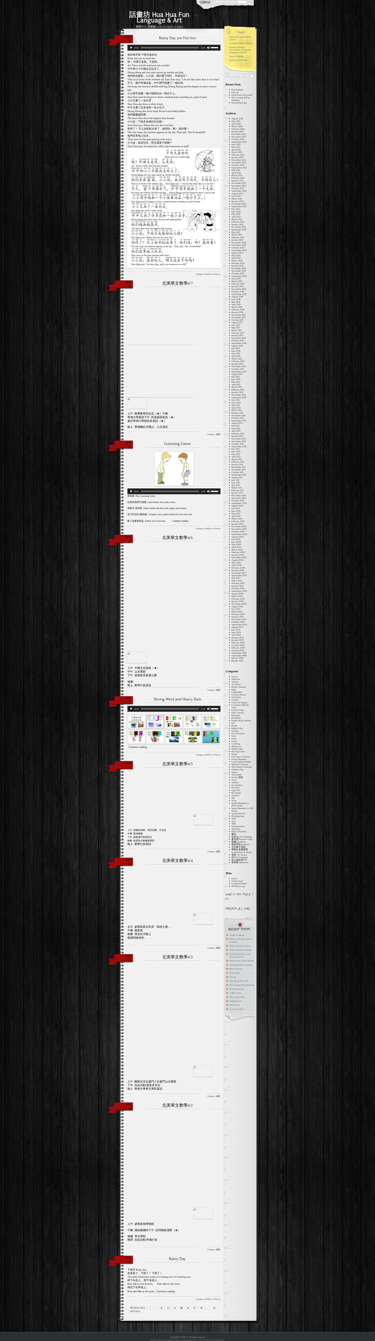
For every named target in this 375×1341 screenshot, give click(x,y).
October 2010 (237, 500)
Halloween (236, 746)
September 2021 (238, 229)
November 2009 (239, 529)
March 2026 (236, 126)
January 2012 (237, 464)
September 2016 (239, 343)
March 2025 (236, 152)
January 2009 (237, 555)
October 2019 (237, 273)
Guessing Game (177, 443)
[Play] (131, 47)
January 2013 (237, 436)
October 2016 (237, 340)
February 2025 (237, 154)
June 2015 (235, 379)
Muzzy (234, 772)
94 (175, 1308)
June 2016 (236, 351)
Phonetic (235, 787)
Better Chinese (238, 687)
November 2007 (238, 573)
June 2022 (236, 211)
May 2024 (235, 170)
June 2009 (236, 542)
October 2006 (238, 588)
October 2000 (238, 645)
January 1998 (237, 658)
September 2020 (239, 250)
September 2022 (239, 206)
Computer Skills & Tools (240, 706)
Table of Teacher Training (240, 950)
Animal (234, 681)
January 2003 (237, 640)
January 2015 (237, 392)
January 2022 (237, 224)
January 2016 (237, 364)
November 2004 (238, 619)
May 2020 (236, 255)
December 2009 (239, 526)
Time (233, 818)
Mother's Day (237, 769)
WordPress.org (238, 886)
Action (234, 676)
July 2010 (235, 508)
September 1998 (239, 655)
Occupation (236, 785)
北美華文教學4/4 (177, 860)
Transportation (238, 826)
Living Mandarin (239, 759)
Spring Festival (238, 813)
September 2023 (239, 191)
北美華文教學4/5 (177, 764)
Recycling (236, 792)
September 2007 (239, 575)
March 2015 (236, 387)
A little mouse (235, 993)
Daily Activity (237, 712)
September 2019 (239, 276)
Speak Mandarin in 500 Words (242, 809)
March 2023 (236, 198)
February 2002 (238, 642)
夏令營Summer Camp (241, 839)
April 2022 (236, 216)
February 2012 (237, 462)
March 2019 (236, 281)
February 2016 (237, 361)
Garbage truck (235, 1001)
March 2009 (237, 549)
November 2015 (238, 366)
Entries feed (237, 881)
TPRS (233, 823)
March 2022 (236, 219)
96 (188, 1308)
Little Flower (234, 1005)
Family (234, 725)
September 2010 (239, 503)
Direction (235, 715)
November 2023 (238, 185)
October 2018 (237, 291)
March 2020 (237, 260)
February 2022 (237, 222)
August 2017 (237, 322)
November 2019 (238, 271)
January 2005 (237, 616)
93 (168, 1308)
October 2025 (237, 139)
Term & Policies (236, 56)
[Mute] (208, 47)
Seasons (235, 795)
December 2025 (238, 134)
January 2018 (237, 312)
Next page (135, 1311)
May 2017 (235, 327)
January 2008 (237, 570)
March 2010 (236, 518)
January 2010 (237, 524)
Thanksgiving (237, 816)
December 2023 (238, 183)
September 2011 (238, 474)
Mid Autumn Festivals (241, 767)
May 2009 (236, 544)
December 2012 (238, 438)
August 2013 (237, 423)
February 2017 (237, 333)
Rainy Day (177, 1258)
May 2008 (236, 562)
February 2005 (238, 614)
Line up (234, 92)
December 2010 (238, 495)
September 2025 (239, 142)
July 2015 (235, 376)
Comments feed (239, 883)
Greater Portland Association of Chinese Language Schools (240, 50)
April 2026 (236, 124)
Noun (234, 779)
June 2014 (235, 402)
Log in (234, 878)
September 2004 (239, 624)
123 (214, 1308)
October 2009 (238, 531)
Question (235, 790)
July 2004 (235, 629)
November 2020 (238, 245)
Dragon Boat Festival (241, 720)
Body (233, 689)
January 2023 (237, 201)
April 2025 (236, 149)
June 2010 (236, 511)
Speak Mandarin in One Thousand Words (239, 955)
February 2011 (237, 490)
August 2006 (237, 593)
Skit (233, 798)
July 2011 (235, 480)
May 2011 (235, 485)
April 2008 (236, 565)
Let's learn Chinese (240, 756)
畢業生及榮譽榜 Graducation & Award (241, 850)
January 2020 (237, 265)
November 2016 (238, 338)
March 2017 (236, 330)
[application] (173, 48)
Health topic (237, 749)
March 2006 (237, 596)
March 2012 (236, 459)
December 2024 (238, 160)
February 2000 (238, 647)
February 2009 (238, 552)
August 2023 (237, 193)
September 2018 (239, 294)
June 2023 (236, 196)
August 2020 (237, 252)
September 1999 (239, 653)
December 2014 (238, 394)
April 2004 (236, 635)
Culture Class (237, 710)
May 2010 (235, 513)
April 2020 (236, 258)
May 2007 (236, 578)
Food (233, 736)
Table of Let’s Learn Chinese (241, 961)
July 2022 (235, 209)
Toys (233, 821)
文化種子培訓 (238, 847)
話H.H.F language (239, 857)
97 (195, 1308)
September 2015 (238, 371)
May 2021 (235, 232)
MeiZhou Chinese (212, 274)
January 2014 (237, 413)
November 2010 (238, 498)
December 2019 (238, 268)
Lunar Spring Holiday (241, 761)
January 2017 (237, 335)
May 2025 (235, 147)
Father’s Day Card (236, 997)
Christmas (236, 697)
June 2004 (236, 632)
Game (234, 741)
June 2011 (235, 482)
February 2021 (237, 237)
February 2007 (238, 583)
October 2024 (237, 165)
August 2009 (237, 537)
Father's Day (237, 728)
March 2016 (236, 358)
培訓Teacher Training (241, 836)
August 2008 (237, 560)
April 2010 (236, 516)
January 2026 (237, 131)
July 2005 (235, 609)
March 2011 (236, 487)
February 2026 (238, 129)
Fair (233, 723)
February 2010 (237, 521)
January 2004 (237, 637)
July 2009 (235, 539)
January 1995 (237, 660)
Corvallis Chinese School (241, 43)
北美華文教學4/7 (177, 283)
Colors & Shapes (239, 702)
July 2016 (235, 348)
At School (236, 684)
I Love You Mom (236, 1009)
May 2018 (235, 302)
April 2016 (236, 356)
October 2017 (237, 320)
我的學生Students (240, 844)
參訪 (218, 434)
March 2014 (236, 410)
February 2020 (238, 263)
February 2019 (237, 283)
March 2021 (236, 234)
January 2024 (237, 180)
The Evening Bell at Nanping (240, 99)
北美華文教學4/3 (177, 957)
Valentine (235, 829)
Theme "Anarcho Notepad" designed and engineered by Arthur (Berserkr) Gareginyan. (187, 1340)
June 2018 (236, 299)
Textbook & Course (238, 60)
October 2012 (237, 444)
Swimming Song (239, 102)
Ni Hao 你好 (237, 777)
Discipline (236, 718)
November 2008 (239, 557)
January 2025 (237, 157)
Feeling (234, 730)
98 (201, 1308)
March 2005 (237, 611)
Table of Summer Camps (240, 946)
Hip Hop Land (237, 751)
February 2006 (238, 598)
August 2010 (237, 505)
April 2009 (236, 547)
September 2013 (238, 420)
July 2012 (235, 449)
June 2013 (235, 428)
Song (233, 800)
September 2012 (238, 446)
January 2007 (237, 586)
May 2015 (235, 382)
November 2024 (238, 162)
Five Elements (238, 733)
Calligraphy (236, 692)
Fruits (234, 738)
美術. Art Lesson (239, 854)
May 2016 (235, 353)
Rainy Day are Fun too (177, 38)
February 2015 (237, 389)
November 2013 (238, 415)
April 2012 (236, 456)
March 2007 (237, 580)
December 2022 (238, 203)
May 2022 (235, 214)
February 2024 (237, 178)
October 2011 (237, 472)
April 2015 (236, 384)
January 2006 (237, 601)
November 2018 (238, 289)
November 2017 (238, 317)
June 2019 (236, 278)
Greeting (235, 743)
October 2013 (237, 418)
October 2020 (237, 247)
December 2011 (238, 467)
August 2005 (237, 606)
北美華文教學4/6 (177, 537)
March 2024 (236, 175)
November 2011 (238, 469)
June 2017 (235, 325)
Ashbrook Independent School (240, 38)
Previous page (137, 1308)
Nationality (236, 774)
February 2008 (238, 567)
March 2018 (236, 307)
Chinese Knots (238, 694)
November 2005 (238, 604)
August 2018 (237, 296)
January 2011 (237, 493)
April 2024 (236, 173)
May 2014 (235, 405)
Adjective (235, 679)
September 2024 (239, 167)
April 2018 (236, 304)
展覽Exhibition (238, 842)
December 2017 (238, 315)
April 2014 (236, 407)
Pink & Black (237, 89)
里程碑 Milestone (240, 862)
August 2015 (237, 374)
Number (235, 782)
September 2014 (238, 397)
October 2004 (237, 622)
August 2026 (237, 118)
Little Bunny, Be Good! (241, 95)
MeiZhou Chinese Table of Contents (240, 940)
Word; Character (238, 831)
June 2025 (236, 144)
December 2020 (238, 242)
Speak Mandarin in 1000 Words (240, 804)
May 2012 (235, 454)
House (234, 754)
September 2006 (239, 591)
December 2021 (238, 227)
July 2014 (235, 400)
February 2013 (237, 433)
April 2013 (236, 431)
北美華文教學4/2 (177, 1105)
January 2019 (237, 286)
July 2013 (235, 425)
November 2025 (238, 136)
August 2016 (237, 345)
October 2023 (237, 188)
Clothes (235, 700)
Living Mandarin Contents (240, 965)
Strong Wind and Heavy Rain (177, 699)
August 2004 (237, 627)
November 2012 (238, 441)
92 (162, 1308)
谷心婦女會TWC (239, 860)
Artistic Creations (236, 935)
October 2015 (237, 369)
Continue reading (180, 521)
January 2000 (237, 650)
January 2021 (237, 240)
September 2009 (239, 534)
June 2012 (235, 451)
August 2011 (236, 477)
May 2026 (235, 121)
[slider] (215, 47)
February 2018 (237, 309)
